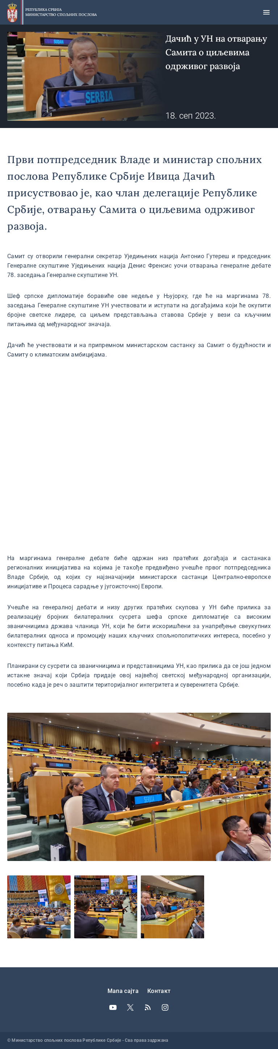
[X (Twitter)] (130, 1007)
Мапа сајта (123, 991)
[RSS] (147, 1007)
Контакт (158, 991)
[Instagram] (165, 1007)
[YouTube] (113, 1007)
